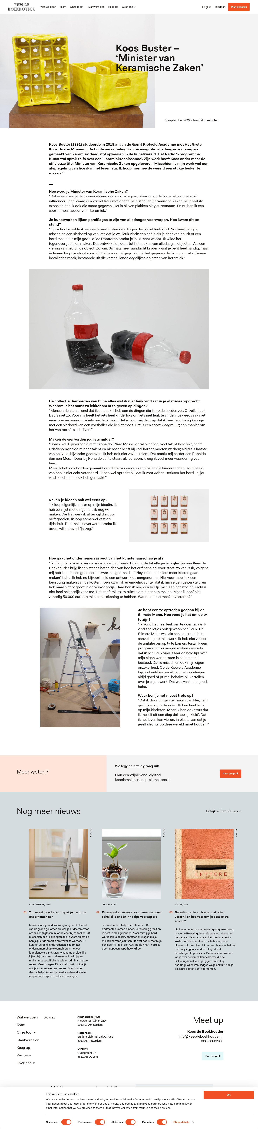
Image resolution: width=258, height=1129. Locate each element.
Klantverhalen (96, 7)
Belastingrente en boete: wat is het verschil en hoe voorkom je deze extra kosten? (202, 916)
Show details (181, 1122)
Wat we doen (48, 7)
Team (63, 7)
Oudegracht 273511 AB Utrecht (87, 1054)
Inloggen (220, 7)
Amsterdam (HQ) (88, 1017)
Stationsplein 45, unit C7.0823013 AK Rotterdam (95, 1038)
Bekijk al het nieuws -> (223, 811)
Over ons (127, 7)
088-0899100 (212, 1041)
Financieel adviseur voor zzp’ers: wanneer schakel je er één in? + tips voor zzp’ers (132, 914)
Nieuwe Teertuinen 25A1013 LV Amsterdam (91, 1022)
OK (229, 1094)
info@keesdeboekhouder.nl (200, 1036)
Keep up (113, 7)
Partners (24, 1055)
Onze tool (76, 7)
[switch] (100, 1122)
